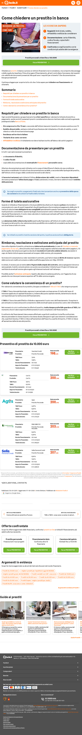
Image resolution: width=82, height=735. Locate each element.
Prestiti (12, 8)
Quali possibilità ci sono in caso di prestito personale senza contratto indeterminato (11, 624)
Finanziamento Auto (41, 539)
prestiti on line (49, 530)
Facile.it (4, 8)
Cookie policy (6, 720)
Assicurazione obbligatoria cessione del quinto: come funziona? (64, 623)
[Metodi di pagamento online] (22, 687)
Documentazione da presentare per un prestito (20, 97)
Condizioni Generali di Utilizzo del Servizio (13, 717)
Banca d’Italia (20, 121)
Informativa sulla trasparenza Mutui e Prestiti (14, 727)
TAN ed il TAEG (55, 287)
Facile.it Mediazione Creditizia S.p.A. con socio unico (59, 709)
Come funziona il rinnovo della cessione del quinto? (37, 622)
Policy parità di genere (8, 724)
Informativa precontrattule (9, 726)
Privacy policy (6, 718)
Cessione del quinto (68, 539)
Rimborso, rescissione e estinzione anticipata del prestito (24, 103)
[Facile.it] (11, 4)
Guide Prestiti (22, 8)
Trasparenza (68, 476)
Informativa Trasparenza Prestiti (71, 473)
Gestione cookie (6, 722)
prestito (14, 71)
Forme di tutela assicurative (13, 100)
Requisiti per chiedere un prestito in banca (19, 93)
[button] (2, 3)
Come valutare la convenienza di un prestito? (20, 106)
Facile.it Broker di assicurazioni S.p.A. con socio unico (45, 705)
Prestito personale (14, 539)
